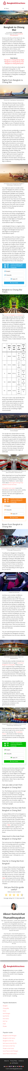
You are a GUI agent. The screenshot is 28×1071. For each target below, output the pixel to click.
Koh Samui (6, 1018)
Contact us (21, 1060)
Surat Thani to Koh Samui (10, 1053)
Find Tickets (15, 282)
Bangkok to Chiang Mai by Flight (14, 60)
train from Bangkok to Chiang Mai (14, 315)
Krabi (4, 1024)
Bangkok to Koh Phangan (9, 1035)
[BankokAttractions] (14, 3)
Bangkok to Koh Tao (8, 1041)
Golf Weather (14, 1063)
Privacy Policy (13, 1060)
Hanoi (4, 1011)
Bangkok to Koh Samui (9, 1038)
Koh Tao (5, 1021)
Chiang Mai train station (8, 488)
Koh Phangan (6, 1013)
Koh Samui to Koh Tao (9, 1046)
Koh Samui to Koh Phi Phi (10, 1043)
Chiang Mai (6, 1008)
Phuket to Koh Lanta (8, 1048)
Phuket (5, 1026)
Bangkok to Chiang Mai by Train (14, 62)
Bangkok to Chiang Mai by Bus (14, 63)
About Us (6, 1060)
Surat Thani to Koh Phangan (10, 1051)
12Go (8, 825)
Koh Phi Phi (6, 1016)
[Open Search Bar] (23, 8)
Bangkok (5, 1006)
